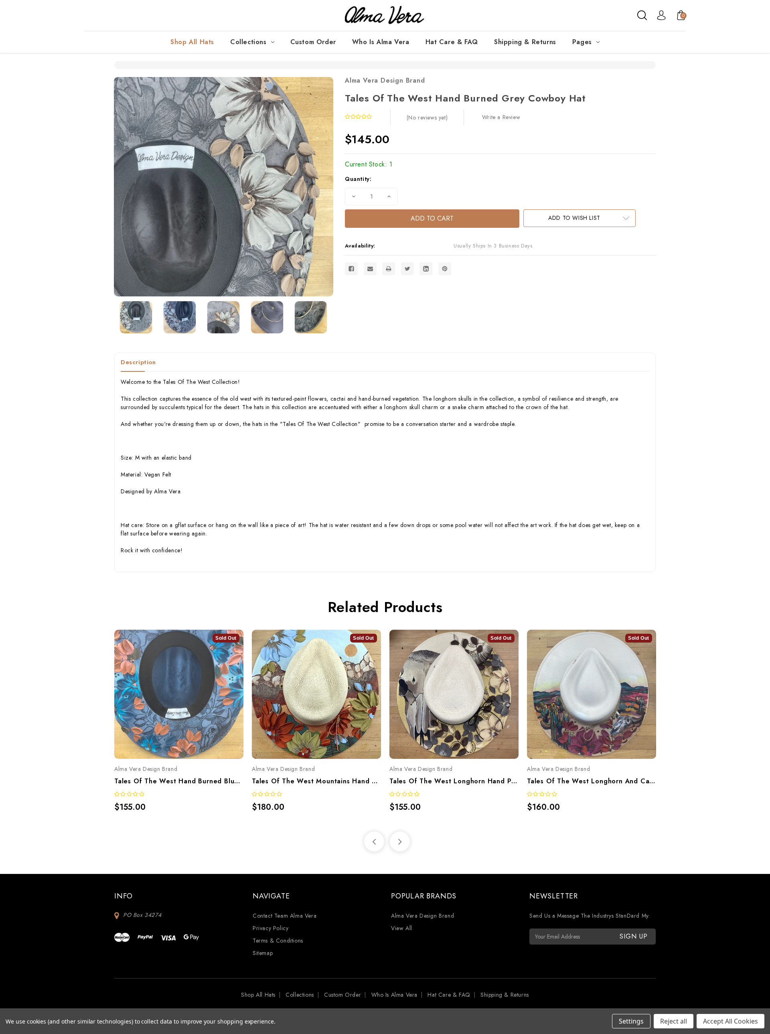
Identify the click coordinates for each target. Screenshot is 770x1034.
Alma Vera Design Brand (385, 80)
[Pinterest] (444, 268)
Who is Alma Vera (380, 42)
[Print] (388, 268)
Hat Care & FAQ (452, 42)
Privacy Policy (270, 928)
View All (401, 928)
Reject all (673, 1021)
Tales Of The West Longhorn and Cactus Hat (591, 781)
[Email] (370, 268)
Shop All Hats (192, 42)
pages (582, 42)
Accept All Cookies (730, 1021)
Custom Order (313, 42)
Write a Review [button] (501, 117)
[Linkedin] (425, 268)
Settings (631, 1021)
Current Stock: (369, 164)
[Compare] (188, 686)
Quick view (170, 686)
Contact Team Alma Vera (284, 916)
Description (138, 362)
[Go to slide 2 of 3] (400, 841)
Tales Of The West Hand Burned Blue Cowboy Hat (178, 781)
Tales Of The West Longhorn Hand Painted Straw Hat (454, 781)
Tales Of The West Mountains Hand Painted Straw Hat (316, 781)
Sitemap (263, 953)
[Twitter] (407, 268)
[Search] (642, 15)
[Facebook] (351, 268)
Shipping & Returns (525, 42)
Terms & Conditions (278, 941)
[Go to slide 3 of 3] (374, 841)
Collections (248, 42)
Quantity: (358, 179)
